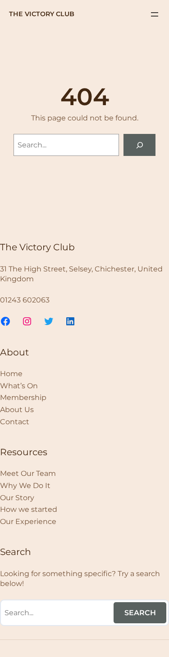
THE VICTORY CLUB (41, 14)
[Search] (139, 145)
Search (140, 612)
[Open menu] (154, 14)
